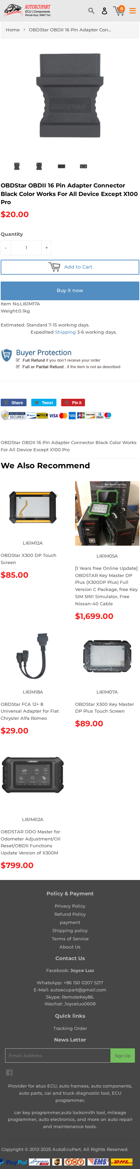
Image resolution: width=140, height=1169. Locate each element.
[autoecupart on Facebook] (9, 1073)
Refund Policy (70, 914)
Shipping (65, 332)
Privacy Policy (70, 906)
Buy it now (70, 290)
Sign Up (122, 1055)
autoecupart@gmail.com (78, 989)
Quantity (12, 234)
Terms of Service (70, 938)
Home (13, 29)
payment (70, 922)
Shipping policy (70, 930)
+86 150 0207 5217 (83, 982)
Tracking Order (70, 1028)
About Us (70, 947)
